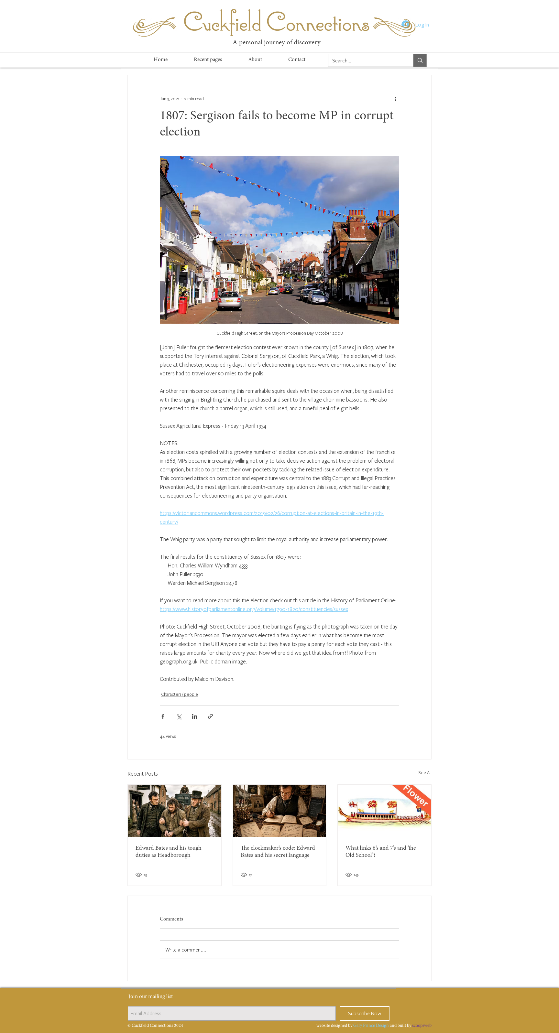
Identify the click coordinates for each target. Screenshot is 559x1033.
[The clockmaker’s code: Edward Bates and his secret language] (279, 811)
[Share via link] (210, 716)
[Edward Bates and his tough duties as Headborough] (174, 811)
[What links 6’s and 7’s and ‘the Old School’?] (384, 811)
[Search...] (419, 60)
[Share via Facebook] (163, 716)
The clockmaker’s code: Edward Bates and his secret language (278, 851)
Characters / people (179, 694)
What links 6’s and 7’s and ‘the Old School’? (380, 851)
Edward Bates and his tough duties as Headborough (169, 851)
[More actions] (395, 98)
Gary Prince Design (371, 1026)
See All (425, 772)
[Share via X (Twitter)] (179, 716)
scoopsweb (422, 1026)
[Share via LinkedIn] (195, 716)
